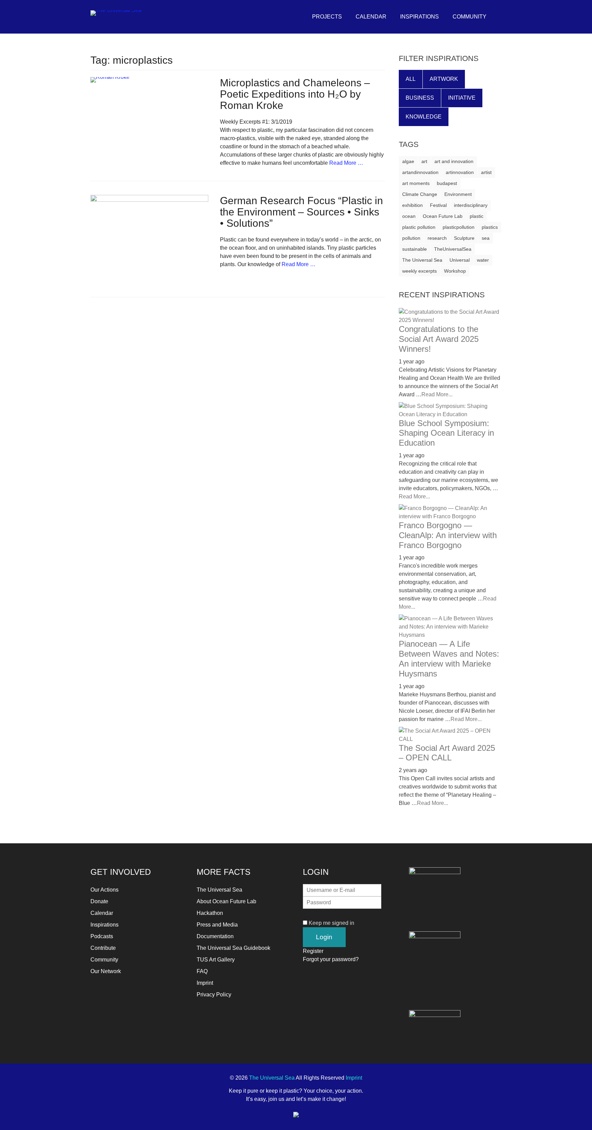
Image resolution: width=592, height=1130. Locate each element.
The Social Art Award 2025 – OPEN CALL (447, 752)
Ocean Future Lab (443, 216)
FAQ (202, 971)
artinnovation (460, 172)
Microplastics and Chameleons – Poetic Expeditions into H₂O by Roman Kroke (295, 94)
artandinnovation (420, 172)
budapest (447, 183)
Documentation (215, 936)
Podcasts (101, 936)
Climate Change (419, 194)
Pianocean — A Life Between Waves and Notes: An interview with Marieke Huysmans (449, 658)
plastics (490, 227)
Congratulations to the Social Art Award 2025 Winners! (439, 338)
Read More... (437, 394)
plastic (476, 216)
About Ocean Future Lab (226, 901)
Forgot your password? (331, 959)
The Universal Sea (422, 260)
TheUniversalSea (452, 249)
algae (408, 161)
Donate (99, 901)
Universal (459, 260)
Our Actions (104, 890)
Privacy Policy (214, 994)
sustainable (414, 249)
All (411, 79)
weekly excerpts (419, 271)
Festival (438, 205)
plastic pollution (418, 227)
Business (420, 98)
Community (469, 17)
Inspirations (419, 17)
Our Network (105, 971)
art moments (416, 183)
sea (486, 238)
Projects (327, 17)
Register (313, 951)
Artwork (444, 79)
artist (486, 172)
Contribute (103, 948)
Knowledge (424, 117)
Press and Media (217, 925)
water (483, 260)
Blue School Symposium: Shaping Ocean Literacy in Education (446, 433)
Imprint (205, 983)
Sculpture (464, 238)
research (437, 238)
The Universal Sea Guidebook (233, 948)
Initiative (462, 98)
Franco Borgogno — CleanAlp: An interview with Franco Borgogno (448, 535)
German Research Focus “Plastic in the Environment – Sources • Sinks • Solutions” (301, 212)
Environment (458, 194)
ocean (409, 216)
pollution (411, 238)
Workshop (455, 271)
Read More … (346, 163)
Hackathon (210, 913)
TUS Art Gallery (216, 960)
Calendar (371, 17)
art (424, 161)
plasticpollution (458, 227)
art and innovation (453, 161)
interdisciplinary (471, 205)
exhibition (412, 205)
